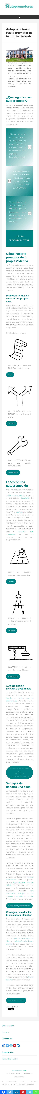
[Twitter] (7, 1045)
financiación (25, 498)
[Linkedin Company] (18, 1045)
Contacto (5, 1032)
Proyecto (11, 630)
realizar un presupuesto (15, 495)
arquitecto (19, 512)
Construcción (13, 676)
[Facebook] (3, 1045)
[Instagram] (11, 1045)
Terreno (11, 582)
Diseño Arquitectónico (16, 1000)
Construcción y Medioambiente (19, 906)
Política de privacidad (9, 1059)
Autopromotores (19, 6)
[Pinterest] (14, 1045)
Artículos (11, 423)
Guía (10, 375)
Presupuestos (13, 472)
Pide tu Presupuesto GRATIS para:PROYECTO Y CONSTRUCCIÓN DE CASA (19, 772)
